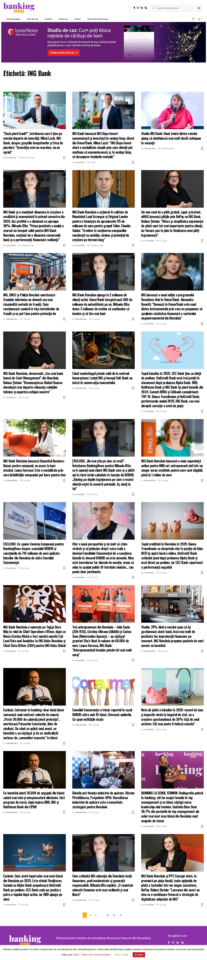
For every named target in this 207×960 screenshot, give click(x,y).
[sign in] (187, 19)
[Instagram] (138, 8)
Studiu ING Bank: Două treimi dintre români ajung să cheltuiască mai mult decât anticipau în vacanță (171, 138)
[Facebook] (134, 8)
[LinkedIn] (142, 8)
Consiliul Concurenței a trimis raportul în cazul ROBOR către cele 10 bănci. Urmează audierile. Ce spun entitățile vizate (102, 714)
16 (114, 915)
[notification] (192, 19)
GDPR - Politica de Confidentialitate (92, 954)
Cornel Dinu (11, 158)
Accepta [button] (139, 954)
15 (108, 915)
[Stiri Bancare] (19, 8)
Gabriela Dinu (150, 148)
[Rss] (146, 8)
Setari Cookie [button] (121, 954)
